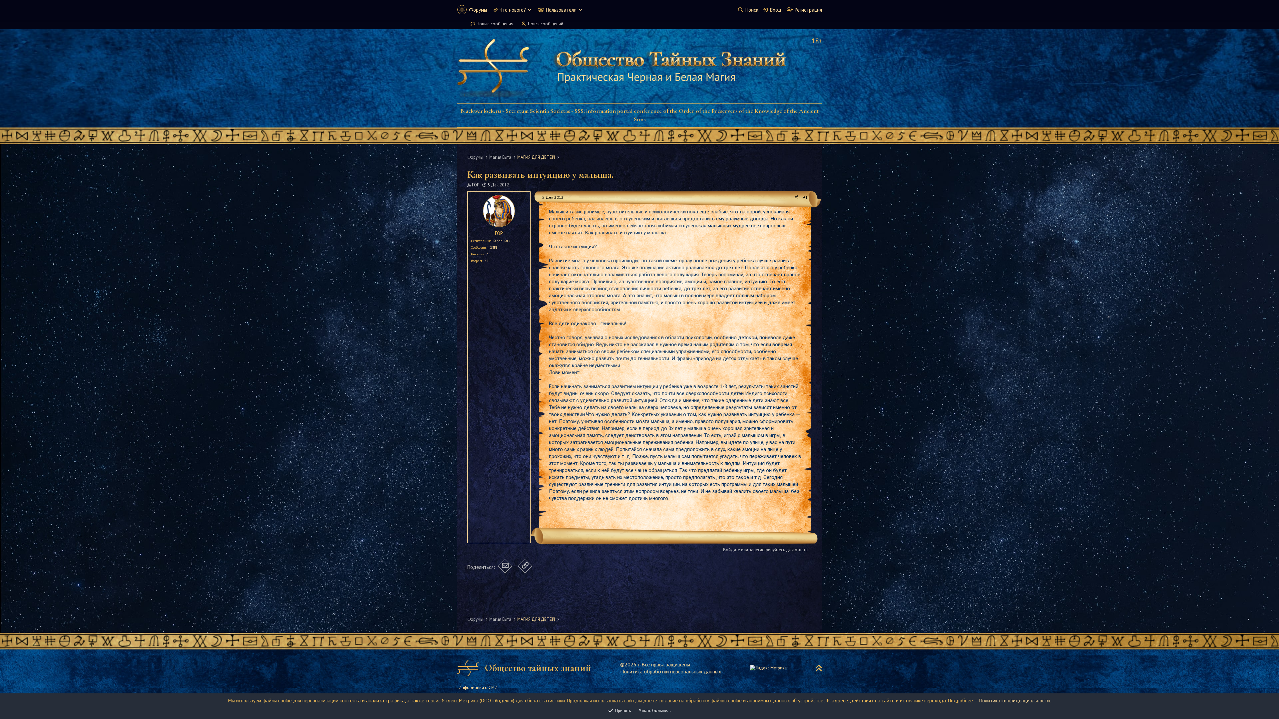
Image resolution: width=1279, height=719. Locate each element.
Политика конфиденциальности (1014, 700)
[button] (529, 9)
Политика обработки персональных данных (670, 671)
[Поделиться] (796, 197)
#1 (805, 197)
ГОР (475, 185)
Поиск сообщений (545, 24)
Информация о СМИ (478, 687)
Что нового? (513, 10)
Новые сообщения (495, 24)
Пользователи (561, 10)
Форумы (478, 10)
